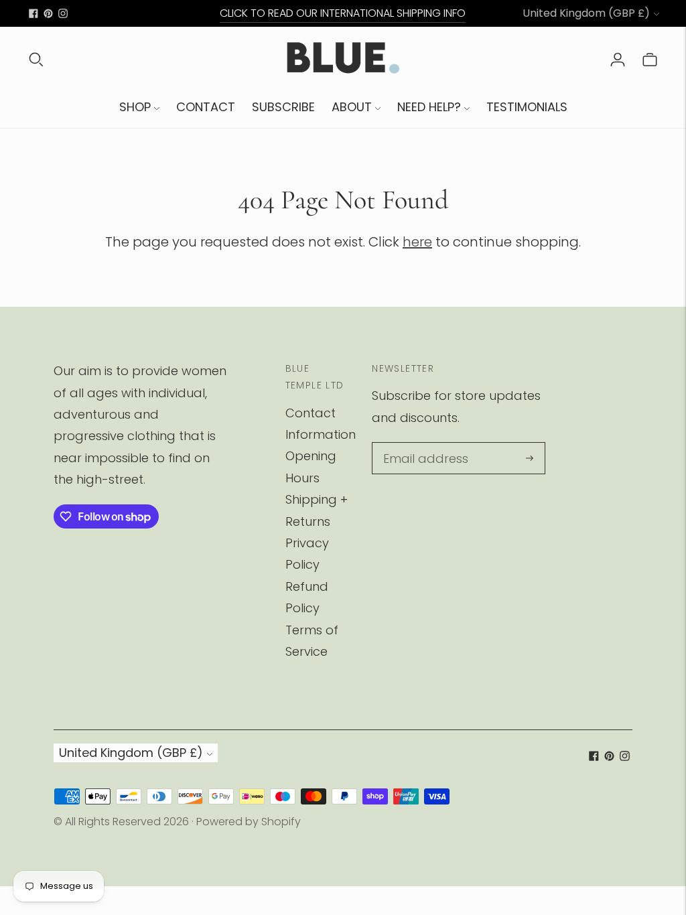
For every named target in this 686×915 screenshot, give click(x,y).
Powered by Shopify (248, 821)
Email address (421, 444)
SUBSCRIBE (283, 106)
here (417, 241)
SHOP (135, 106)
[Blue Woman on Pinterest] (48, 13)
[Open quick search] (36, 59)
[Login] (617, 59)
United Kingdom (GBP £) (586, 13)
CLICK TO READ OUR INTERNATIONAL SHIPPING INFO (343, 13)
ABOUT (352, 106)
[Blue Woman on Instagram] (63, 13)
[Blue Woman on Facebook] (33, 13)
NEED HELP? (429, 106)
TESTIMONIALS (526, 106)
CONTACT (205, 106)
